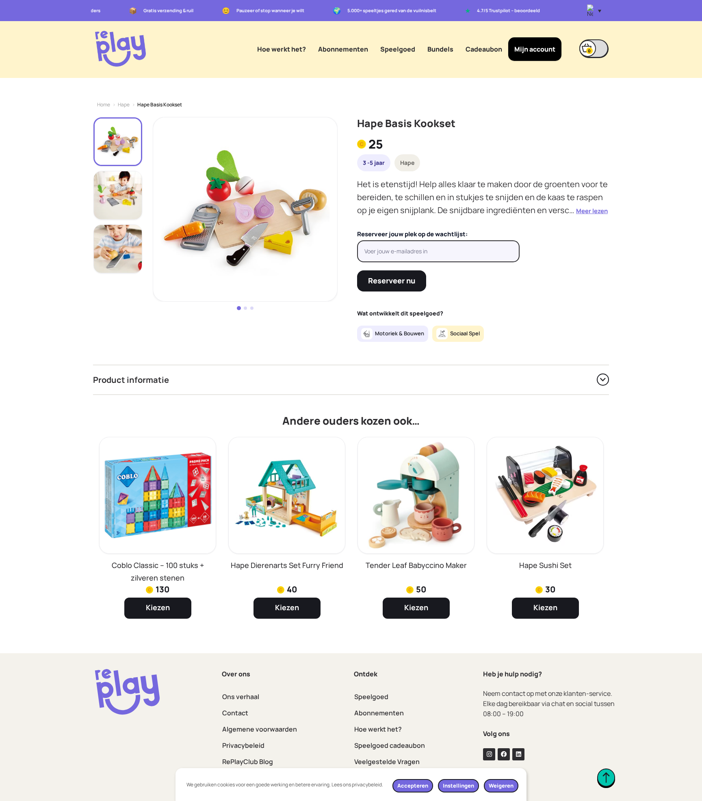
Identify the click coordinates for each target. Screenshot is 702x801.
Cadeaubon (484, 49)
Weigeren (501, 785)
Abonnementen (343, 49)
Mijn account (534, 49)
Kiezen (158, 607)
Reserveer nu (391, 280)
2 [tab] (245, 308)
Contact (235, 712)
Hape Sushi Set (545, 565)
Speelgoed (397, 49)
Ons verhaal (240, 696)
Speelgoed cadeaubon (389, 745)
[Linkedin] (518, 754)
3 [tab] (252, 308)
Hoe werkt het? (281, 49)
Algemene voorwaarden (259, 729)
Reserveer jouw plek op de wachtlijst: (412, 234)
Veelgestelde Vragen (387, 761)
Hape (124, 104)
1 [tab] (239, 308)
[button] (594, 10)
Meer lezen (592, 211)
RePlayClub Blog (247, 761)
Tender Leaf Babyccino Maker (416, 565)
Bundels (440, 49)
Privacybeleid (243, 745)
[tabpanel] (245, 209)
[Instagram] (489, 754)
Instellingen (458, 785)
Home (103, 104)
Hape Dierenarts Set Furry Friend (287, 565)
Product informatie (131, 379)
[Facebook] (504, 754)
